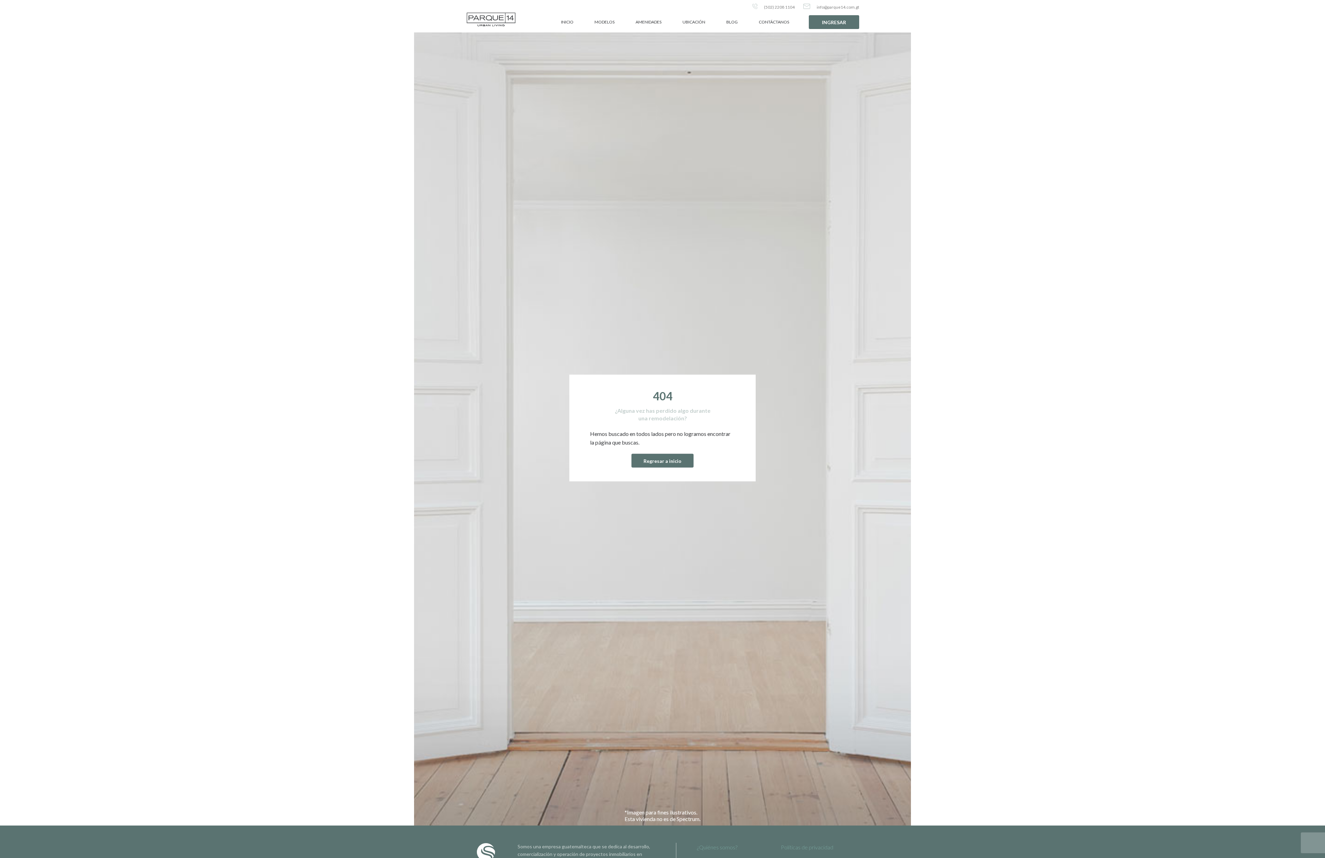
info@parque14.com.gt (837, 7)
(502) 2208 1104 (779, 7)
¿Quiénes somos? (717, 847)
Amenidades (648, 22)
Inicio (567, 22)
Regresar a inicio (662, 461)
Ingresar (834, 22)
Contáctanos (774, 22)
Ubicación (694, 22)
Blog (732, 22)
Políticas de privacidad (807, 847)
